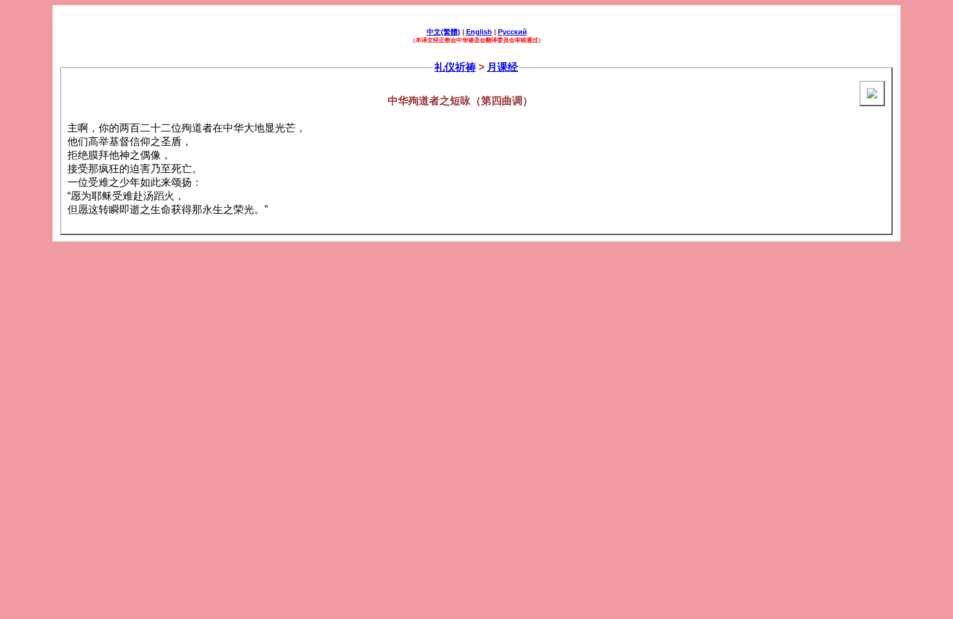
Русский (512, 32)
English (479, 32)
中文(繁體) (443, 32)
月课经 (502, 67)
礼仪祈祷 (455, 67)
